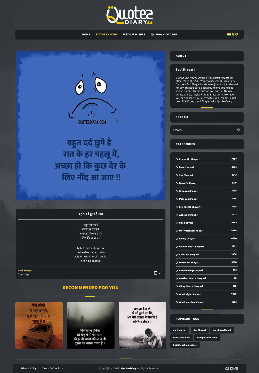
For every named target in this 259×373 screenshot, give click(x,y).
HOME (86, 34)
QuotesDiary (128, 368)
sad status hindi (181, 337)
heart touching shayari (185, 345)
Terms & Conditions (53, 368)
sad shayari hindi (222, 330)
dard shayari (179, 330)
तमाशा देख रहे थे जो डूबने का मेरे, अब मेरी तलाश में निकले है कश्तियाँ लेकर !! (142, 325)
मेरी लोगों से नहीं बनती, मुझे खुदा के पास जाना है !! (39, 325)
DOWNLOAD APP (166, 34)
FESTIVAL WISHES (133, 34)
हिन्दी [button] (235, 34)
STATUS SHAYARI (106, 34)
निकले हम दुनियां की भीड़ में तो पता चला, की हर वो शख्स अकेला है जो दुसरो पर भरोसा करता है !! (90, 325)
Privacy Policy (28, 368)
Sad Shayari (25, 270)
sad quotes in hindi (207, 337)
